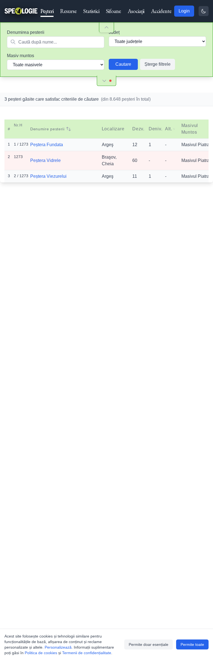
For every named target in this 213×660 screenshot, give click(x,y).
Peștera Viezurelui (48, 176)
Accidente (161, 11)
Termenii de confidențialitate (86, 653)
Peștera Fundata (46, 144)
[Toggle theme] (204, 11)
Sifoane (113, 11)
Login (184, 11)
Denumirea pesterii (25, 32)
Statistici (91, 11)
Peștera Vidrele (45, 160)
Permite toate (192, 644)
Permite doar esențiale (148, 644)
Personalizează (58, 647)
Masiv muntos (20, 55)
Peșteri (47, 11)
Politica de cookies (41, 653)
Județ (114, 32)
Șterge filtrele (157, 64)
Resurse (68, 11)
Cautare (123, 64)
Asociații (136, 11)
